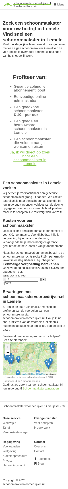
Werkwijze (9, 422)
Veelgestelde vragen (16, 432)
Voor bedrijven (43, 422)
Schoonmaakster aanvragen (40, 388)
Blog (40, 463)
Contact (39, 451)
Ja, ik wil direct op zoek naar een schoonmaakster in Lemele (30, 157)
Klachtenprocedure (15, 455)
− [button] (8, 352)
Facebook (44, 458)
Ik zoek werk (42, 427)
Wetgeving (10, 451)
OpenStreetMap (38, 373)
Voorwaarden (11, 446)
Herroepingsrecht (14, 465)
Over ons (40, 446)
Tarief (6, 427)
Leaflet (25, 373)
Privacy (7, 460)
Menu (61, 4)
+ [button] (8, 347)
